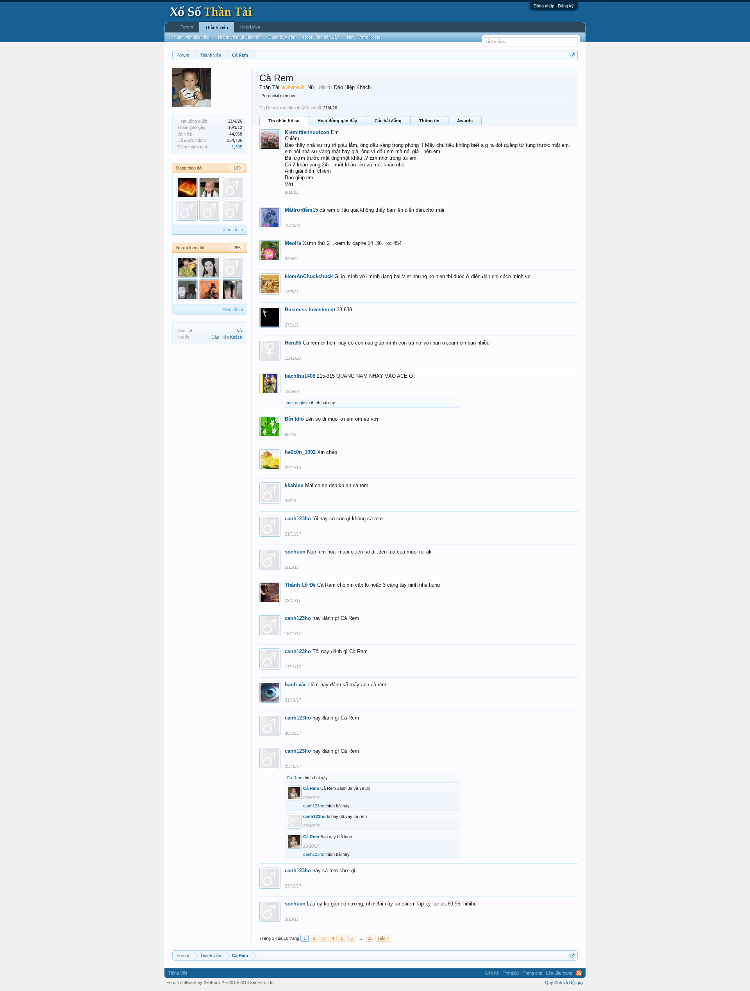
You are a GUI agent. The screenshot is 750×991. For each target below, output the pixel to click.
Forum (186, 27)
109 (237, 168)
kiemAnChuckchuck (309, 276)
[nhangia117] (187, 210)
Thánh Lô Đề (300, 585)
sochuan (295, 552)
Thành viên (216, 27)
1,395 (237, 147)
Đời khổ (294, 419)
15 (370, 938)
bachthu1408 (300, 376)
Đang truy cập (281, 37)
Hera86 (293, 343)
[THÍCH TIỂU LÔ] (209, 187)
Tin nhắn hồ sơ (284, 120)
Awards (465, 120)
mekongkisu (298, 402)
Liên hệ (492, 973)
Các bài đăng (388, 120)
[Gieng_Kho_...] (187, 187)
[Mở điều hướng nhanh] (572, 54)
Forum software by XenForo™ (220, 982)
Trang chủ (532, 973)
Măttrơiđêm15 (301, 210)
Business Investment (310, 309)
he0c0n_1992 (300, 452)
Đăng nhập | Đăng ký (554, 6)
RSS (579, 973)
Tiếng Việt (177, 973)
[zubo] (232, 210)
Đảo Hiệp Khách (226, 337)
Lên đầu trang (559, 973)
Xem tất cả (233, 229)
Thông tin (429, 120)
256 (237, 247)
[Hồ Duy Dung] (209, 289)
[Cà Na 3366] (187, 267)
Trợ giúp (511, 973)
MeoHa (293, 243)
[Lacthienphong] (187, 289)
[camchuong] (209, 267)
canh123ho (298, 518)
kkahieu (294, 485)
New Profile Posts (363, 37)
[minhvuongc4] (232, 289)
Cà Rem (294, 777)
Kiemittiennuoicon (307, 132)
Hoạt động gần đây (337, 120)
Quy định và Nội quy (564, 982)
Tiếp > (383, 938)
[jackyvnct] (232, 187)
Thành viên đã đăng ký (239, 37)
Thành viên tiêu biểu (190, 37)
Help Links (250, 27)
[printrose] (209, 210)
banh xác (296, 684)
